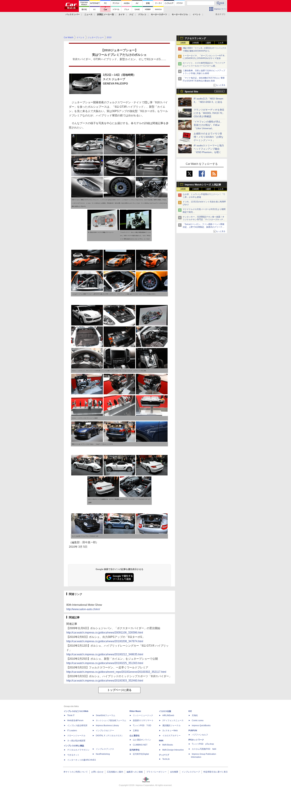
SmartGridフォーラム (105, 715)
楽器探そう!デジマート (143, 720)
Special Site (191, 91)
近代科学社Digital (141, 754)
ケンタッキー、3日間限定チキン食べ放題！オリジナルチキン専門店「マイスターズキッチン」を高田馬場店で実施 (203, 220)
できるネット (73, 755)
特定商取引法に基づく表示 (215, 772)
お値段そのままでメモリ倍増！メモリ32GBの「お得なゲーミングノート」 (208, 137)
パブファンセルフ (200, 735)
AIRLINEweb (168, 715)
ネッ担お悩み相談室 (76, 740)
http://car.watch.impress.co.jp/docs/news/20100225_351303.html (104, 663)
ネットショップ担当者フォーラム (111, 720)
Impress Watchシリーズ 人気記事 (203, 184)
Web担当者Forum (75, 720)
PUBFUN (192, 730)
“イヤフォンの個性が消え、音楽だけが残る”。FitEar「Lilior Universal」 (208, 125)
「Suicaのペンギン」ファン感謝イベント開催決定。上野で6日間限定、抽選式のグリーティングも (203, 227)
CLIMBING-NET (140, 745)
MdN (161, 740)
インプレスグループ (191, 772)
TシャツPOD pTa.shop (203, 744)
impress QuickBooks (201, 725)
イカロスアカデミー (171, 735)
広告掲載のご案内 (115, 772)
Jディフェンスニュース (173, 720)
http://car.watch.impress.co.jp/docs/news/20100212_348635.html (104, 654)
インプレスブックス (105, 749)
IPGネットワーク (196, 740)
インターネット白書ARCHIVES (81, 760)
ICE (190, 711)
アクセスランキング (195, 38)
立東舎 (136, 730)
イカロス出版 (165, 711)
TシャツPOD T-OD (142, 725)
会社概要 (174, 772)
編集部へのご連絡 (135, 772)
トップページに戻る (119, 690)
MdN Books (167, 745)
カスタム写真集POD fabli (204, 749)
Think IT (70, 715)
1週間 (208, 43)
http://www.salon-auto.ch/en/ (83, 609)
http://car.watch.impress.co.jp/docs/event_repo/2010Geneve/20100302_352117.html (116, 671)
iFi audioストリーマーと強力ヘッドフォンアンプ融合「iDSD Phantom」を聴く (209, 148)
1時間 (183, 43)
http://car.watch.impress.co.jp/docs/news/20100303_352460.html (104, 680)
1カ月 (220, 43)
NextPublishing (103, 754)
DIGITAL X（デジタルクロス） (109, 735)
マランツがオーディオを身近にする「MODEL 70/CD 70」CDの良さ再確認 (209, 113)
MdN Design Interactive (173, 750)
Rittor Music (135, 711)
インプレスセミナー (105, 730)
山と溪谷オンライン (142, 740)
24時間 (195, 43)
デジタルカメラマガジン (78, 750)
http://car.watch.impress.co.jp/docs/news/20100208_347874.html (104, 641)
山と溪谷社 (135, 735)
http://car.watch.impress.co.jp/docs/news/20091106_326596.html (104, 632)
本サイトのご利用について (75, 772)
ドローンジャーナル (76, 735)
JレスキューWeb (170, 730)
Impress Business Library (107, 725)
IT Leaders (72, 730)
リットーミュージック (143, 715)
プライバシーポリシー (156, 772)
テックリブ (164, 755)
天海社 (195, 715)
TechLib (166, 759)
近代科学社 (135, 750)
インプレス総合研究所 (77, 725)
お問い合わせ (97, 772)
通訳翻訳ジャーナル (171, 725)
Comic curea (197, 720)
